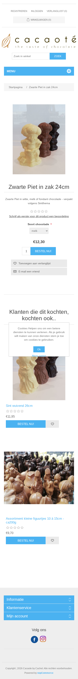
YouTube (43, 639)
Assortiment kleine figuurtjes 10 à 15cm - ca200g (35, 520)
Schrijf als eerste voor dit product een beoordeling (39, 216)
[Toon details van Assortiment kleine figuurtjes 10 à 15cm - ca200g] (39, 478)
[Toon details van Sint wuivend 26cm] (39, 365)
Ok (39, 349)
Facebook (34, 639)
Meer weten (39, 355)
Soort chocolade (39, 224)
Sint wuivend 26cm (19, 406)
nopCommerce (45, 673)
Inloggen (37, 11)
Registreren (19, 11)
